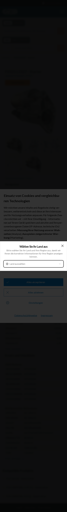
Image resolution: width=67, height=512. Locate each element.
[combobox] (33, 264)
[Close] (62, 246)
